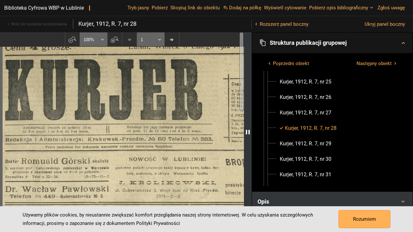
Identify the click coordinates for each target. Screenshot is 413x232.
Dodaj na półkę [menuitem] (245, 8)
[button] (332, 43)
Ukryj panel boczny (385, 24)
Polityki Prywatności (158, 223)
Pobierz (160, 8)
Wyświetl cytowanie (285, 8)
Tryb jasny (138, 8)
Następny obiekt (374, 63)
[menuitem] (306, 81)
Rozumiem (364, 219)
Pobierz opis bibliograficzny (338, 8)
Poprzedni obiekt (291, 63)
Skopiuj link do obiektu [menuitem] (195, 8)
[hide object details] (248, 132)
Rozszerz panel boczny (284, 24)
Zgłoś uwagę (391, 8)
